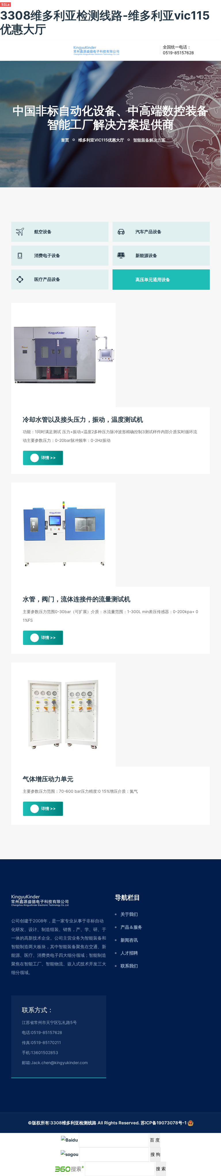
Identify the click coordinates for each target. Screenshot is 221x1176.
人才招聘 (129, 953)
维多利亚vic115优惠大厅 (101, 139)
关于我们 (129, 914)
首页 (64, 139)
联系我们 (129, 966)
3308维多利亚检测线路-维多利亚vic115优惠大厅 (105, 22)
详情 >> (48, 457)
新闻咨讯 (129, 940)
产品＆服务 (131, 927)
